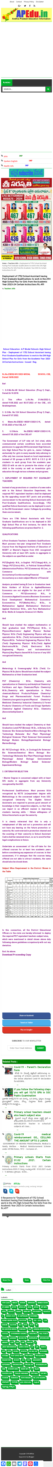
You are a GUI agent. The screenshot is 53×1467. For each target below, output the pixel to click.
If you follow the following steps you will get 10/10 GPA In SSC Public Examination (32, 1092)
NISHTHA (24, 1351)
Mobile (15, 1351)
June (23, 1342)
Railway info (6, 1360)
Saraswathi (37, 1360)
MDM (9, 1351)
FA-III (25, 1325)
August (11, 1311)
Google (5, 1333)
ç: (2, 1316)
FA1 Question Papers (9, 1329)
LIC (32, 1347)
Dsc (30, 1320)
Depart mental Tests (9, 1320)
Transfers (14, 1378)
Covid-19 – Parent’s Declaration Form (32, 1069)
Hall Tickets (43, 1333)
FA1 (37, 1325)
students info (13, 1369)
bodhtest (46, 1311)
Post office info (17, 1356)
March (43, 1347)
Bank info (27, 1311)
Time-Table (34, 1373)
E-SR (45, 1320)
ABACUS (14, 1303)
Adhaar (22, 1303)
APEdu (17, 1183)
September (6, 1364)
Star (3, 1369)
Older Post (46, 1280)
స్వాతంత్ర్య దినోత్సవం (8, 1387)
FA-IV (31, 1325)
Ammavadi (31, 1303)
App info (44, 1307)
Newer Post (7, 1280)
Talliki (37, 1369)
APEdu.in (22, 1307)
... (17, 1084)
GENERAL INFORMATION (41, 1329)
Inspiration (33, 1338)
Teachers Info (9, 289)
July (17, 1342)
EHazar (4, 1325)
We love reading (39, 1378)
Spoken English (13, 161)
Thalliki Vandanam (21, 1373)
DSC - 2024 (37, 1320)
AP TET (14, 1307)
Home (27, 1280)
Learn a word (24, 1347)
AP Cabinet (6, 1307)
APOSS (36, 1307)
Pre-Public (29, 1356)
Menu (7, 83)
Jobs (8, 156)
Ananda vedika (43, 1303)
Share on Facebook (26, 1016)
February (22, 1329)
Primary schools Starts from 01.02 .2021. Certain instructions (32, 1160)
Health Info (11, 165)
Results (16, 1360)
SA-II (28, 1360)
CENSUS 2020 (10, 1316)
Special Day (29, 1364)
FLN (30, 1329)
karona (30, 1342)
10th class (6, 1303)
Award (18, 1311)
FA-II (20, 1325)
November (43, 1351)
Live (37, 1347)
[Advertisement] (26, 50)
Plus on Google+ (27, 1030)
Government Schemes (19, 1333)
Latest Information (9, 1347)
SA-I (23, 1360)
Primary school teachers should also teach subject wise (32, 1114)
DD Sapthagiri (23, 1316)
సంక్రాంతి (36, 1382)
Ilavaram (13, 1338)
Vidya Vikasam (26, 1378)
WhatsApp (5, 1382)
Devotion (22, 1320)
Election (13, 1325)
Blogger (31, 1457)
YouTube (15, 1382)
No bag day (33, 1351)
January (5, 1342)
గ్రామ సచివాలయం (25, 1382)
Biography (37, 1311)
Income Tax (22, 1338)
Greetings (33, 1333)
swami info (25, 1369)
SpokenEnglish (41, 1364)
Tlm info (43, 1373)
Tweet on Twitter (26, 1023)
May (3, 1351)
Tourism (5, 1378)
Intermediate (44, 1338)
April (4, 1311)
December (34, 1316)
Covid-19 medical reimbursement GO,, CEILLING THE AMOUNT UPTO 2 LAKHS (32, 1137)
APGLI (29, 1307)
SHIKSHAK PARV (18, 1364)
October (5, 1356)
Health (4, 1338)
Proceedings (40, 1356)
